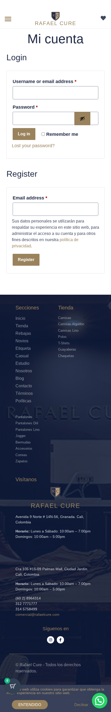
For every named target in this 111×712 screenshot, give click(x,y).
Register (26, 259)
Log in (24, 134)
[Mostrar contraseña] (82, 118)
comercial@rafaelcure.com (37, 614)
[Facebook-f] (60, 639)
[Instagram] (50, 639)
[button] (8, 18)
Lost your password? (33, 145)
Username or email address (44, 81)
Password (25, 107)
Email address (30, 198)
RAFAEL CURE (55, 23)
